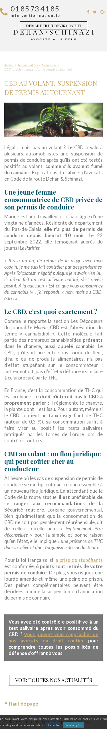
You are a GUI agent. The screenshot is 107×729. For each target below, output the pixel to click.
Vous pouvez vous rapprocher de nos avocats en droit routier (53, 637)
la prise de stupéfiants (78, 560)
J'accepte (53, 725)
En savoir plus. (73, 725)
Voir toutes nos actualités (53, 680)
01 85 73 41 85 (35, 8)
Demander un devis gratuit (53, 25)
